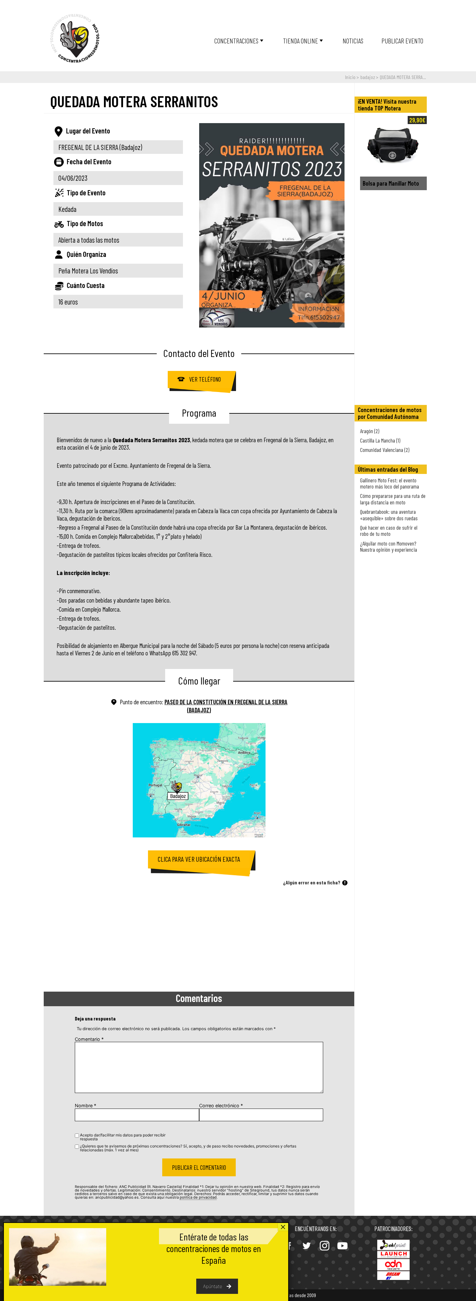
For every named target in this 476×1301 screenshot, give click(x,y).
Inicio (350, 77)
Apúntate (212, 1286)
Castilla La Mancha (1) (380, 440)
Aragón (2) (369, 430)
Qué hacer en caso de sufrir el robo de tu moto (388, 530)
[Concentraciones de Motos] (74, 38)
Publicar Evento (402, 41)
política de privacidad (198, 1197)
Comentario (89, 1039)
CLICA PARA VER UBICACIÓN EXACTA (199, 859)
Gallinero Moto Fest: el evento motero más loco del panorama (389, 483)
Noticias (353, 41)
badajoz (367, 77)
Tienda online (300, 41)
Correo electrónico (221, 1105)
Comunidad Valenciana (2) (384, 449)
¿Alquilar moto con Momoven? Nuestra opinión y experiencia (388, 546)
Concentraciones (236, 41)
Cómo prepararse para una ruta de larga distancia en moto (392, 498)
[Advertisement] (199, 939)
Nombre (85, 1105)
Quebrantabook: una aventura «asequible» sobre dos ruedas (389, 514)
